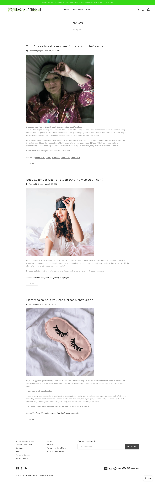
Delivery (50, 441)
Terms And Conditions (56, 448)
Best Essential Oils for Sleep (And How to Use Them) (64, 179)
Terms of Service (23, 455)
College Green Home (29, 475)
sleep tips (75, 157)
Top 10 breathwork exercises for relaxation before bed (65, 46)
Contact (19, 448)
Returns (50, 445)
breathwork (40, 157)
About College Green (25, 441)
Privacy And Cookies (55, 451)
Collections (78, 9)
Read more (31, 163)
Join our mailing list (87, 441)
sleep (48, 157)
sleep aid (56, 157)
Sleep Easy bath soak (60, 413)
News (88, 9)
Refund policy (22, 458)
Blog (17, 451)
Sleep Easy (65, 157)
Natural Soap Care (24, 445)
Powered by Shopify (47, 475)
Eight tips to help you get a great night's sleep (59, 300)
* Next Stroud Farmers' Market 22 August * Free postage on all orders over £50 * (77, 2)
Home (66, 9)
